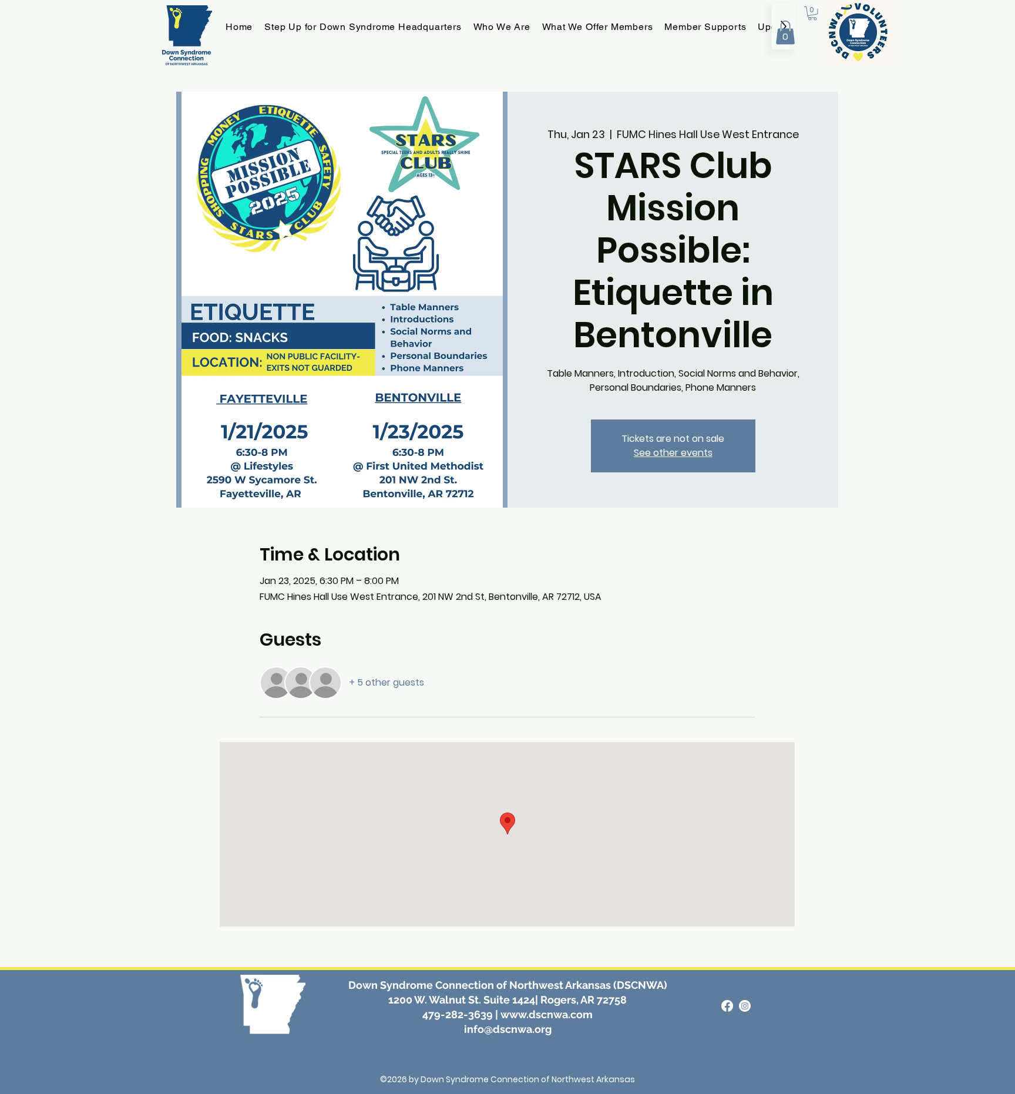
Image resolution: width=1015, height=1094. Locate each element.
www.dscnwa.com (546, 1014)
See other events (673, 452)
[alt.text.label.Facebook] (727, 1006)
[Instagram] (745, 1006)
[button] (785, 33)
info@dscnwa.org (508, 1029)
